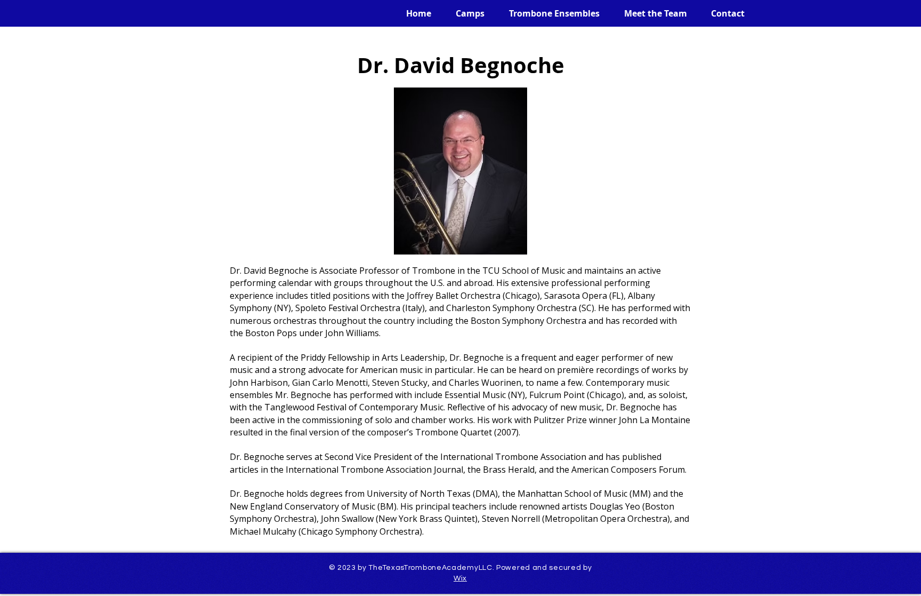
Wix (460, 578)
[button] (465, 13)
